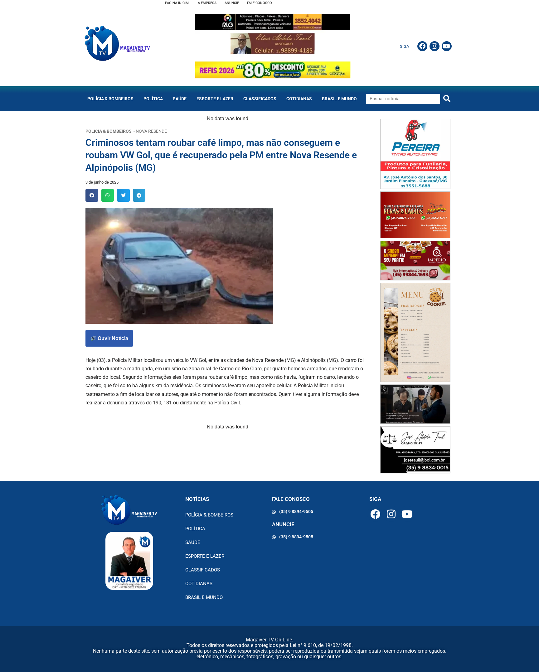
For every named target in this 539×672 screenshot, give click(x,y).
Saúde (180, 98)
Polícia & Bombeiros (110, 98)
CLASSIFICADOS (259, 98)
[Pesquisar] (447, 99)
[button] (91, 195)
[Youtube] (447, 46)
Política (153, 98)
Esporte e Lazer (215, 98)
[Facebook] (422, 46)
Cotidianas (299, 98)
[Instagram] (434, 46)
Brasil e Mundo (339, 98)
